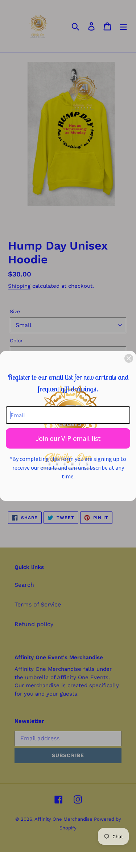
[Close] (128, 358)
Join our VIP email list (68, 438)
